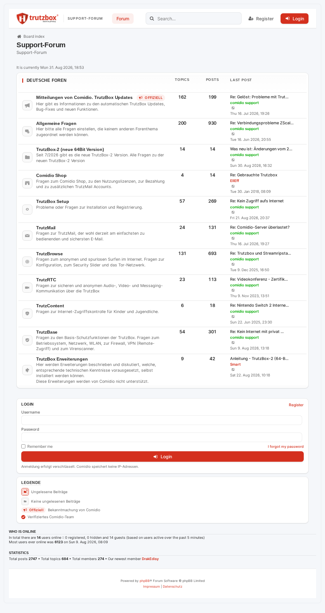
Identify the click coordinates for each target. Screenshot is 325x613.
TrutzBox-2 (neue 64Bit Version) (70, 149)
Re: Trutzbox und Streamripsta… (260, 253)
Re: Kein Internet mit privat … (257, 331)
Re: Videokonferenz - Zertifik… (259, 279)
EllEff (234, 181)
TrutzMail (46, 227)
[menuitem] (151, 586)
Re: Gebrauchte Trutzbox (253, 175)
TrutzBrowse (49, 253)
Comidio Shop (51, 175)
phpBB (145, 581)
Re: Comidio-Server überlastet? (260, 227)
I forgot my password (286, 446)
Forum (122, 18)
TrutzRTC (46, 279)
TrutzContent (50, 305)
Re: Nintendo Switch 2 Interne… (259, 305)
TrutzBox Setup (52, 201)
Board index (33, 36)
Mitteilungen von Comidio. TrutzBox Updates (84, 97)
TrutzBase (46, 332)
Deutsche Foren (47, 80)
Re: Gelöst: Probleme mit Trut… (259, 97)
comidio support (244, 103)
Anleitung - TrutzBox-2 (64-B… (259, 358)
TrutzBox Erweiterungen (62, 359)
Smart (235, 364)
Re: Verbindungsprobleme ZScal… (262, 123)
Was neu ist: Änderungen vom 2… (261, 149)
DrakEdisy (150, 559)
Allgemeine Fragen (56, 123)
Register (296, 404)
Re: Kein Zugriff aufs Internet (257, 201)
